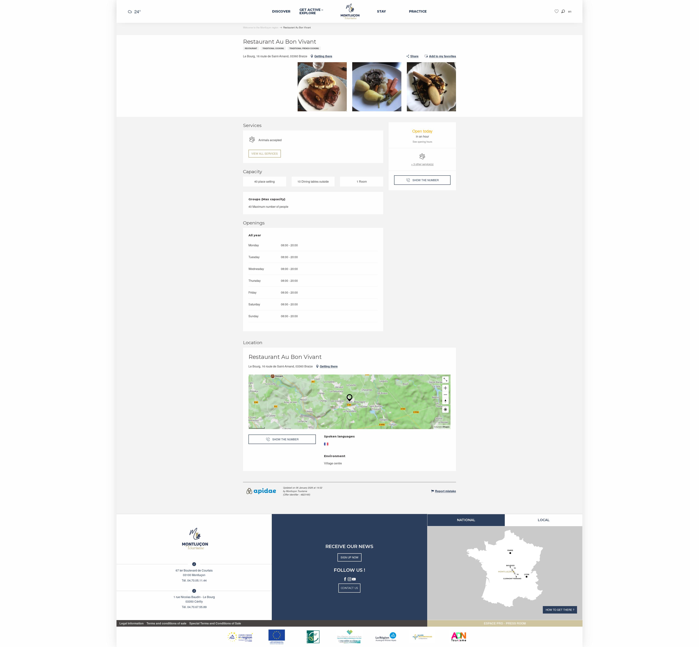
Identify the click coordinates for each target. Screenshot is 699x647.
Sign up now (349, 557)
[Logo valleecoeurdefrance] (194, 538)
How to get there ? (560, 610)
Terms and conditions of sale (166, 623)
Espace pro (493, 623)
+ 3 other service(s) (422, 164)
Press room (516, 623)
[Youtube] (354, 579)
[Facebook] (345, 579)
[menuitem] (281, 11)
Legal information (131, 623)
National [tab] (466, 520)
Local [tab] (544, 520)
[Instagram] (349, 579)
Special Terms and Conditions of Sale (215, 623)
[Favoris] (557, 11)
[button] (563, 11)
